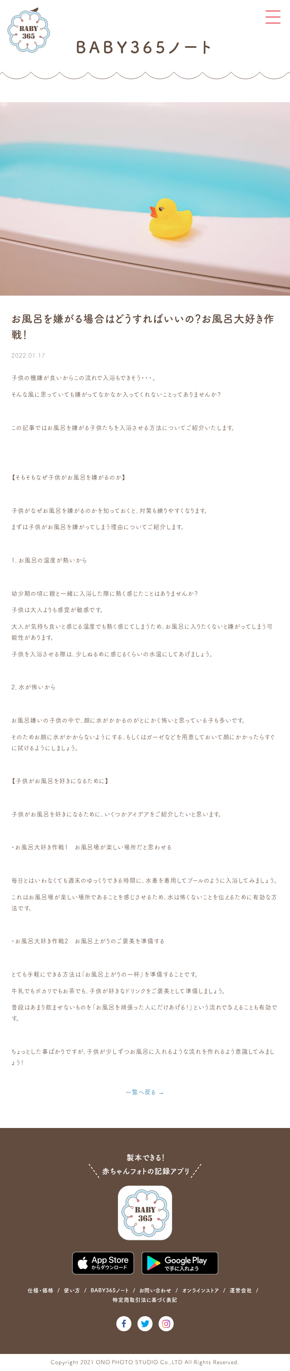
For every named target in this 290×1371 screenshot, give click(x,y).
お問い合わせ (155, 1290)
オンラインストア (200, 1290)
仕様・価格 (41, 1290)
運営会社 (241, 1290)
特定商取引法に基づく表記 (145, 1299)
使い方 (72, 1290)
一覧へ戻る (140, 1092)
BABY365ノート (110, 1290)
